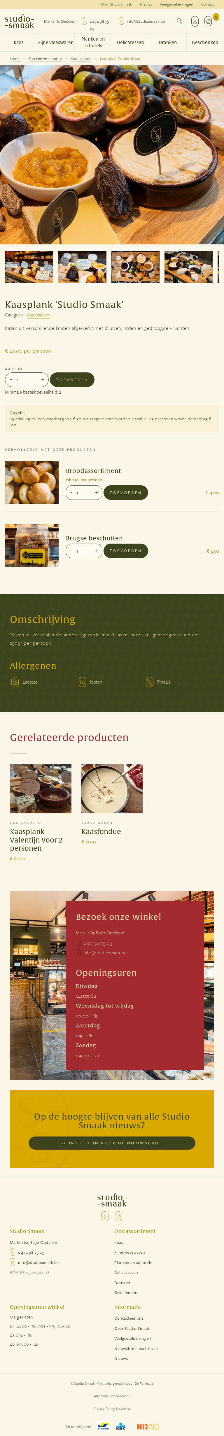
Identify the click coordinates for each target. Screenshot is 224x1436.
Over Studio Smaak (116, 4)
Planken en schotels (93, 42)
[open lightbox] (112, 154)
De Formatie (144, 1383)
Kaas (19, 42)
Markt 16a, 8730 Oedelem (100, 932)
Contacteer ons (129, 1318)
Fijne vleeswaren (56, 42)
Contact (207, 4)
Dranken (168, 42)
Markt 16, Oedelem (60, 21)
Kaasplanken (81, 59)
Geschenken (205, 42)
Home (15, 59)
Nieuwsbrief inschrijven (136, 1348)
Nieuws (146, 4)
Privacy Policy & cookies (112, 1408)
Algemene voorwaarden (112, 1395)
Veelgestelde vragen (176, 4)
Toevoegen (72, 380)
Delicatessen (130, 42)
